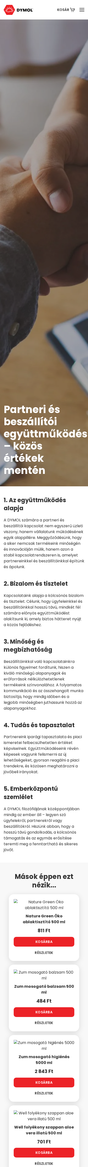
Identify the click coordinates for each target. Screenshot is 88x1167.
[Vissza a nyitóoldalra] (18, 9)
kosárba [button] (44, 941)
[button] (81, 9)
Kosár (63, 9)
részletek (44, 952)
